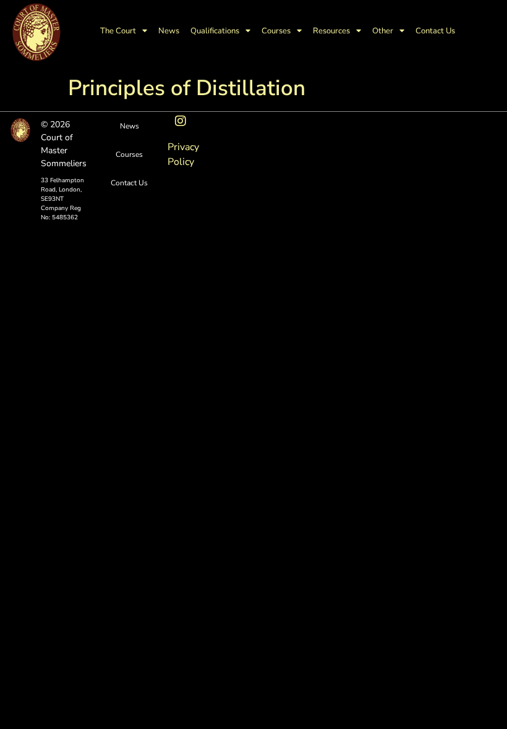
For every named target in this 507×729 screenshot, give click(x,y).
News (168, 30)
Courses (276, 30)
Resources (331, 30)
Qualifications (214, 30)
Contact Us (435, 30)
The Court (118, 30)
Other (382, 30)
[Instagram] (180, 121)
